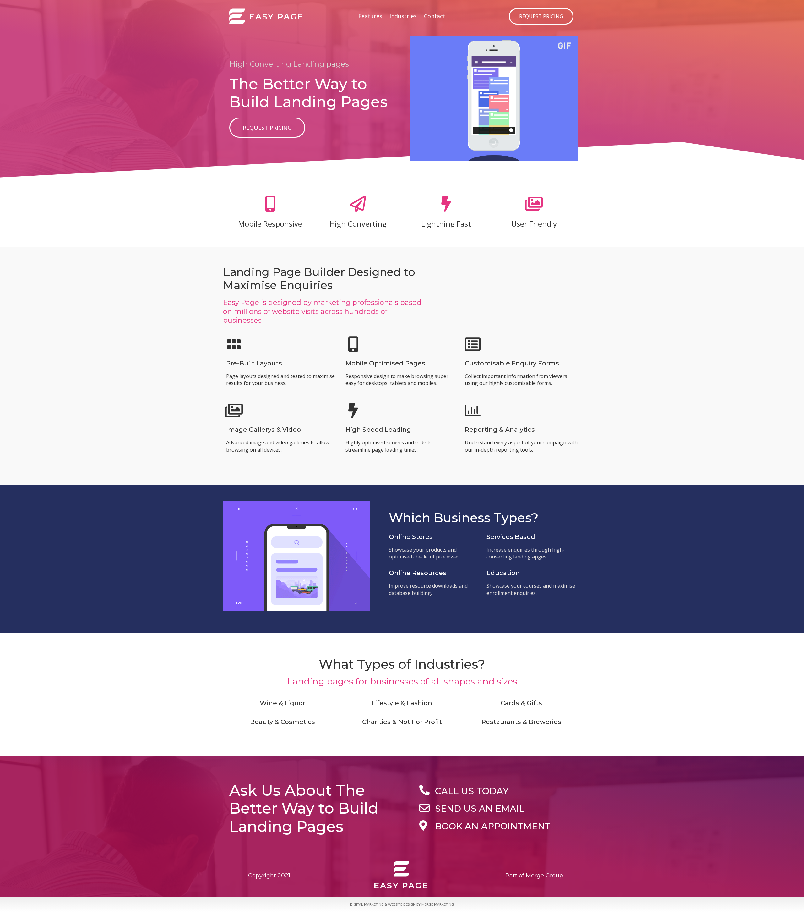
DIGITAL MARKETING (367, 904)
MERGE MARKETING (437, 904)
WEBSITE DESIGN (402, 904)
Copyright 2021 (269, 875)
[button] (541, 16)
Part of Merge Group (534, 875)
